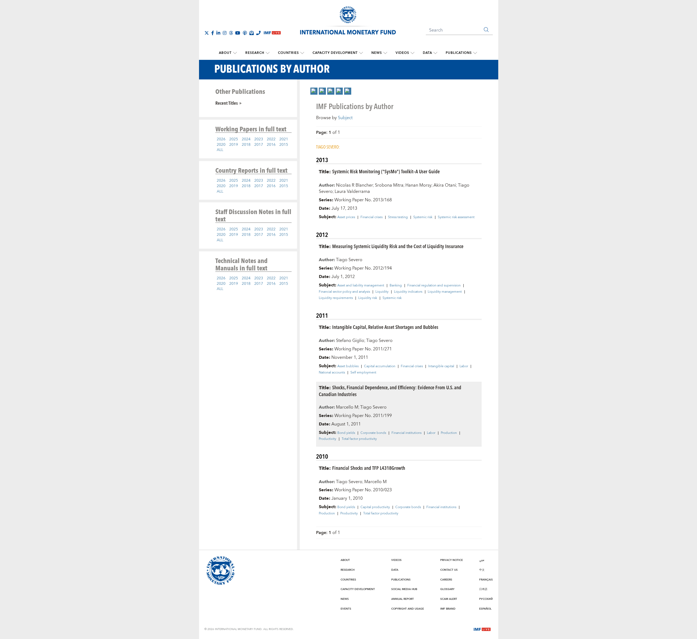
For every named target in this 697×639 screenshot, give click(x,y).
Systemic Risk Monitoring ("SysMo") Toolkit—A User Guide (386, 171)
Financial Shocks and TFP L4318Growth (368, 467)
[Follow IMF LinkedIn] (218, 33)
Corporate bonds (373, 433)
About (225, 53)
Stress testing (398, 217)
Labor (464, 366)
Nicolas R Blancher (354, 185)
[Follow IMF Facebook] (212, 33)
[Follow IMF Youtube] (237, 33)
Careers (446, 579)
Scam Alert (448, 599)
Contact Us (449, 569)
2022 (271, 139)
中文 (482, 569)
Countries (288, 53)
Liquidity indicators (408, 292)
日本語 (483, 589)
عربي (481, 560)
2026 (221, 139)
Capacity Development (335, 53)
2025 (233, 139)
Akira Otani (444, 185)
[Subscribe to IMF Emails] (251, 33)
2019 (233, 144)
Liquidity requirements (336, 298)
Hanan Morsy (418, 185)
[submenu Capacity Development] (361, 53)
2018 (246, 144)
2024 (246, 139)
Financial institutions (406, 433)
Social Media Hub (404, 589)
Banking (396, 285)
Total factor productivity (359, 439)
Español (485, 608)
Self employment (363, 372)
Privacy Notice (451, 560)
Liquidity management (445, 292)
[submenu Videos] (412, 53)
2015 (283, 144)
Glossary (447, 589)
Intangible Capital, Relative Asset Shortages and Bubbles (385, 327)
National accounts (332, 372)
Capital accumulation (379, 366)
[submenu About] (235, 53)
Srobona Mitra (389, 185)
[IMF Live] (482, 629)
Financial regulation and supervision (434, 285)
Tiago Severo (349, 260)
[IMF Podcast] (245, 33)
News (376, 53)
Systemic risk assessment (456, 217)
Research (254, 53)
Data (427, 53)
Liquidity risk (367, 298)
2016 (271, 144)
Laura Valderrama (352, 191)
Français (486, 579)
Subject (345, 118)
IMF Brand (448, 608)
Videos (402, 53)
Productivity (327, 439)
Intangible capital (441, 366)
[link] (313, 91)
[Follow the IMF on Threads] (231, 33)
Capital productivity (375, 507)
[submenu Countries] (302, 53)
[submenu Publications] (475, 53)
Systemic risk (422, 217)
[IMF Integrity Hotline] (258, 33)
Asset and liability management (360, 285)
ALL (220, 150)
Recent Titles (226, 102)
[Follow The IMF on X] (206, 33)
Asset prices (346, 217)
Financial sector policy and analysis (344, 292)
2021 (283, 139)
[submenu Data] (435, 53)
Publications (459, 53)
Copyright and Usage (407, 608)
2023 (258, 139)
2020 (221, 144)
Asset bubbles (348, 366)
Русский (486, 599)
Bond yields (346, 433)
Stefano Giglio (350, 340)
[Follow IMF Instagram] (225, 33)
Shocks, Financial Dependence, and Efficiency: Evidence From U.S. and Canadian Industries (390, 391)
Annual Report (402, 599)
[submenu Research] (267, 53)
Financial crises (371, 217)
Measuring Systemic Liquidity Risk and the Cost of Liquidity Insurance (397, 246)
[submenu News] (385, 53)
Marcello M (347, 407)
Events (346, 608)
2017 (258, 144)
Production (449, 433)
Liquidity (382, 292)
